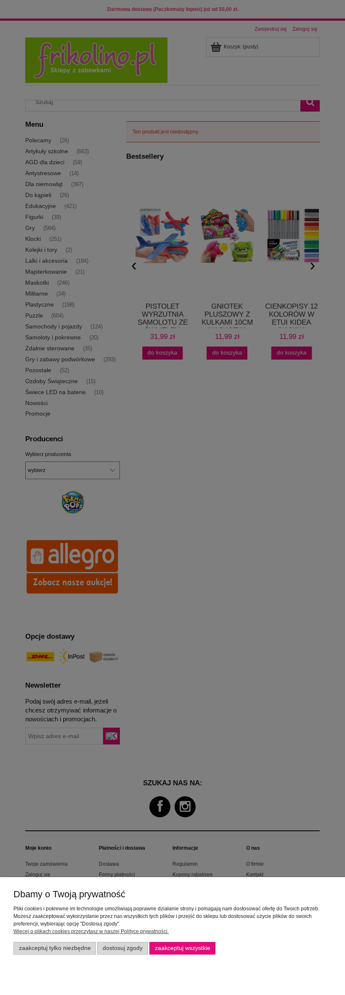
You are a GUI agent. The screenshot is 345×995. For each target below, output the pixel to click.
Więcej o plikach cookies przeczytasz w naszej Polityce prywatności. (91, 931)
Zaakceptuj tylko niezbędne (55, 948)
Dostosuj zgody (123, 948)
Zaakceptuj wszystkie (182, 948)
